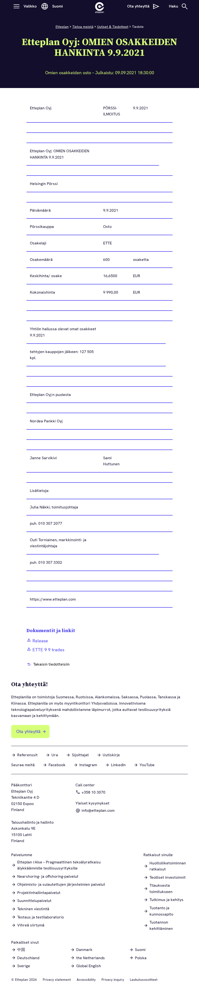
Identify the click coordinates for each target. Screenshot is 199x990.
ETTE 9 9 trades (48, 649)
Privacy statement (57, 979)
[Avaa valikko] (16, 6)
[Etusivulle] (99, 6)
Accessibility (86, 979)
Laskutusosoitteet (144, 979)
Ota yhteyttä (28, 731)
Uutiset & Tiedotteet (112, 26)
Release (40, 641)
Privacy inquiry (112, 979)
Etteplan (62, 26)
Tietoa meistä (82, 26)
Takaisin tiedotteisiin (51, 664)
